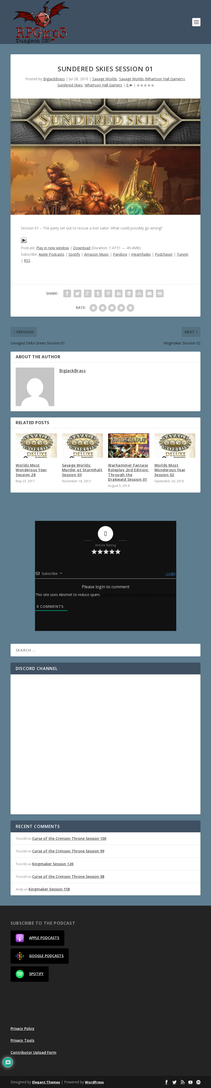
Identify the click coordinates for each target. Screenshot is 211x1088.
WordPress (94, 1082)
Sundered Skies (70, 85)
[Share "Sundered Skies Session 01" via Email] (149, 293)
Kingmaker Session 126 (52, 863)
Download (81, 247)
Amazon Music (96, 254)
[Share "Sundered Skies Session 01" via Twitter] (77, 293)
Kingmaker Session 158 (49, 889)
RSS (27, 260)
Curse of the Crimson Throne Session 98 (68, 876)
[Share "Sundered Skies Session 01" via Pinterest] (108, 293)
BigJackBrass (54, 78)
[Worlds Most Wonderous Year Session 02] (175, 445)
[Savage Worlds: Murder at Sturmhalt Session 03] (82, 445)
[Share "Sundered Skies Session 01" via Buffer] (129, 293)
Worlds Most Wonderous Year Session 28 (31, 470)
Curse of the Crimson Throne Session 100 (69, 838)
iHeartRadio (141, 254)
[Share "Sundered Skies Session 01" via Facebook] (67, 293)
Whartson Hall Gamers (103, 85)
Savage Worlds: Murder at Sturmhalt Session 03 (82, 470)
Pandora (120, 254)
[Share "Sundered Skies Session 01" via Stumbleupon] (139, 293)
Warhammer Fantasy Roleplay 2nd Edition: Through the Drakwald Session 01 (128, 472)
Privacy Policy (22, 1028)
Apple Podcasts (51, 254)
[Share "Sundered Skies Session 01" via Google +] (88, 293)
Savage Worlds (104, 78)
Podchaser (164, 254)
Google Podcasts (46, 955)
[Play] (24, 241)
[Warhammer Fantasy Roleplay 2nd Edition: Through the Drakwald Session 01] (128, 445)
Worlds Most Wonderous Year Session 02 (170, 470)
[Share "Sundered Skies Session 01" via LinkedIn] (118, 293)
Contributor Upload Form (33, 1052)
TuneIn (182, 254)
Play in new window (52, 247)
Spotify (74, 254)
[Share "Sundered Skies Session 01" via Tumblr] (98, 293)
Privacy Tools (22, 1040)
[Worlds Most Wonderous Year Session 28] (36, 445)
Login (170, 573)
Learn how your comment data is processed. (138, 594)
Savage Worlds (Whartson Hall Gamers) (152, 78)
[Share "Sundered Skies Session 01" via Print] (160, 293)
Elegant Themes (46, 1082)
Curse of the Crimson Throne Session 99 (68, 851)
